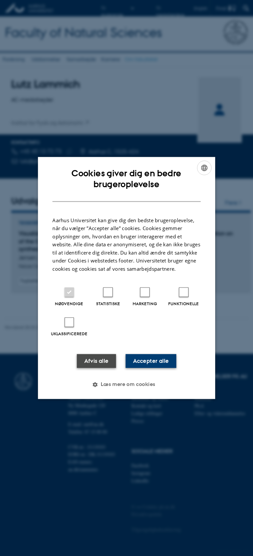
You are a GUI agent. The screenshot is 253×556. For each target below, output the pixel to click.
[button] (126, 385)
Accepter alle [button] (151, 361)
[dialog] (126, 278)
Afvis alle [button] (96, 361)
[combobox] (204, 167)
